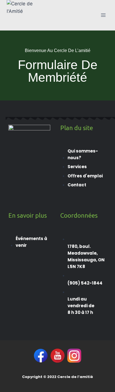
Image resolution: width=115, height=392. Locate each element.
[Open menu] (103, 15)
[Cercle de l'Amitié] (21, 15)
